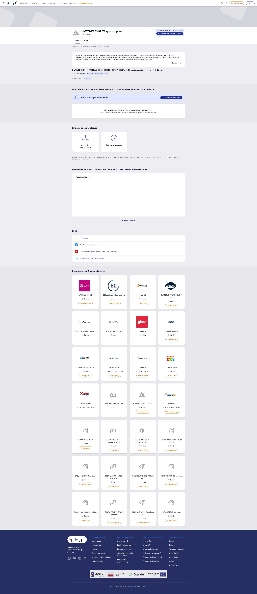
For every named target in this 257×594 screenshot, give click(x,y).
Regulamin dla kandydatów (102, 557)
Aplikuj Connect (174, 557)
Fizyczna (87, 78)
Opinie (86, 40)
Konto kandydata (237, 3)
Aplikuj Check (173, 553)
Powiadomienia (97, 561)
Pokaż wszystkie (128, 220)
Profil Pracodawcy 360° (126, 545)
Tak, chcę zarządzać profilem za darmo (169, 33)
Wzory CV (146, 545)
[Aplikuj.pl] (77, 539)
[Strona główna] (9, 3)
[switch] (171, 97)
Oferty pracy (24, 3)
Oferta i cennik (122, 541)
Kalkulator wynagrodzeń (67, 3)
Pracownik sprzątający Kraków (97, 73)
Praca (77, 40)
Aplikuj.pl (75, 47)
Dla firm (250, 3)
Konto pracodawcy (124, 549)
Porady (44, 3)
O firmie (171, 541)
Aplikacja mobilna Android (152, 557)
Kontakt (172, 545)
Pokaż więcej (177, 63)
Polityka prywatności (176, 549)
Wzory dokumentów (150, 549)
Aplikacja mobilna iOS (151, 561)
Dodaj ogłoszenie (86, 3)
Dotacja (171, 561)
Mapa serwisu (174, 565)
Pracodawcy (35, 3)
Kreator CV (52, 3)
